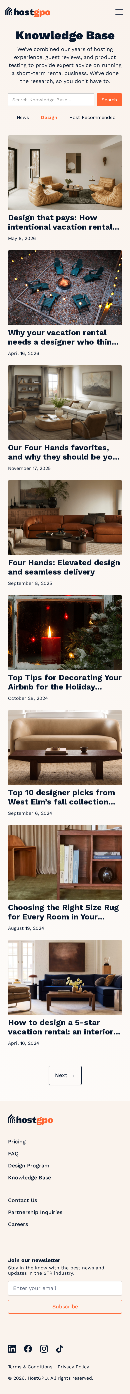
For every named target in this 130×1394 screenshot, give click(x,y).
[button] (118, 12)
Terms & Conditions (30, 1366)
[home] (27, 12)
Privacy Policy (73, 1366)
